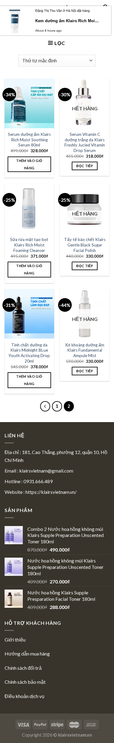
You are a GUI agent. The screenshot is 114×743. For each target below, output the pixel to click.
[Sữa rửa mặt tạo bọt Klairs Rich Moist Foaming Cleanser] (29, 208)
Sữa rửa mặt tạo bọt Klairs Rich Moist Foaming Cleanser (29, 245)
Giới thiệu (15, 639)
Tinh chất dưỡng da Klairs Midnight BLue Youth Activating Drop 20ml (29, 352)
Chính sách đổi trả (23, 668)
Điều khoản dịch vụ (24, 696)
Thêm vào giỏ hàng (29, 164)
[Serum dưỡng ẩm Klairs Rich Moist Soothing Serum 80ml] (29, 103)
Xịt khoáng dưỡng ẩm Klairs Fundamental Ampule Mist (84, 350)
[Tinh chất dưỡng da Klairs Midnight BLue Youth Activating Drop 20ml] (29, 314)
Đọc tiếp (84, 166)
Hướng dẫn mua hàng (27, 653)
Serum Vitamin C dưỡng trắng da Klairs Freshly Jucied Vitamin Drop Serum (84, 142)
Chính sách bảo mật (25, 682)
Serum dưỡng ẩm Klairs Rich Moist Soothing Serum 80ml (29, 139)
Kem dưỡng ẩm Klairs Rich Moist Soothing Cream (67, 21)
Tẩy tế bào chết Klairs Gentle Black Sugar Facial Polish (84, 245)
